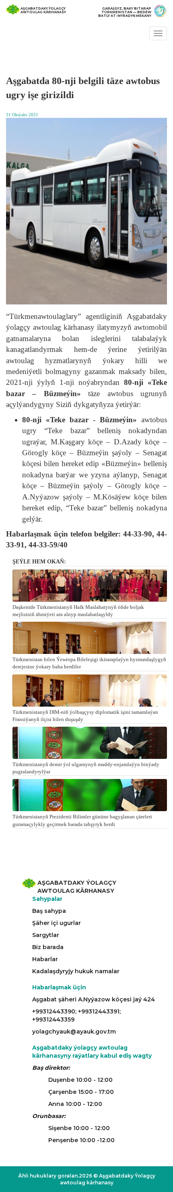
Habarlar (45, 959)
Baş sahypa (49, 911)
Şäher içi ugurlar (56, 923)
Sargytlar (45, 935)
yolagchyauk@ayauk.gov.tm (74, 1031)
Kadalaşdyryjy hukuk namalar (75, 971)
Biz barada (48, 947)
